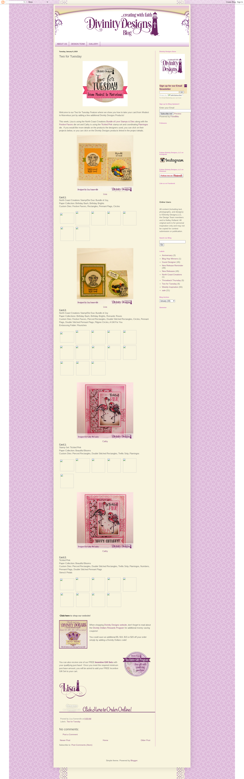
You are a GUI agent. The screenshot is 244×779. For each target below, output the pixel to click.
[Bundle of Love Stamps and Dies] (67, 223)
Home (105, 740)
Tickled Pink (106, 124)
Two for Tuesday (73, 722)
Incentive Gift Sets (104, 662)
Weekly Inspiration (170, 287)
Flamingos (143, 124)
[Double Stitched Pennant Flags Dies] (98, 359)
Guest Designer (169, 262)
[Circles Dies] (129, 224)
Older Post (145, 740)
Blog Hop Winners (170, 259)
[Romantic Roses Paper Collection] (83, 359)
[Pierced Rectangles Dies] (82, 374)
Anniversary (167, 255)
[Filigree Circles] (114, 359)
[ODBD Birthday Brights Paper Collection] (98, 224)
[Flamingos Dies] (98, 472)
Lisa (105, 194)
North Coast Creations (172, 274)
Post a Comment (70, 734)
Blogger (134, 760)
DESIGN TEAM (78, 44)
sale (164, 290)
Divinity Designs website (115, 625)
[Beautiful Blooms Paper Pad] (83, 472)
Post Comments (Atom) (81, 745)
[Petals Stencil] (114, 606)
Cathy (105, 441)
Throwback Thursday (171, 280)
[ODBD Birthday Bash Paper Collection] (83, 224)
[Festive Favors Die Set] (83, 240)
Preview (177, 113)
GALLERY (93, 44)
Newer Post (65, 740)
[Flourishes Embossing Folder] (98, 374)
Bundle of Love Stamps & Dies (120, 121)
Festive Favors (66, 124)
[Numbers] (98, 606)
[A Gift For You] (129, 359)
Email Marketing (167, 98)
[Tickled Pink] (67, 470)
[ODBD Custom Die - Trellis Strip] (67, 487)
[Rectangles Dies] (114, 224)
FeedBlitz (175, 116)
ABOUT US (62, 44)
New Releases (168, 271)
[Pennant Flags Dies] (67, 240)
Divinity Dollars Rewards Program (108, 628)
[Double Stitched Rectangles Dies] (67, 374)
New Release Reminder (172, 265)
